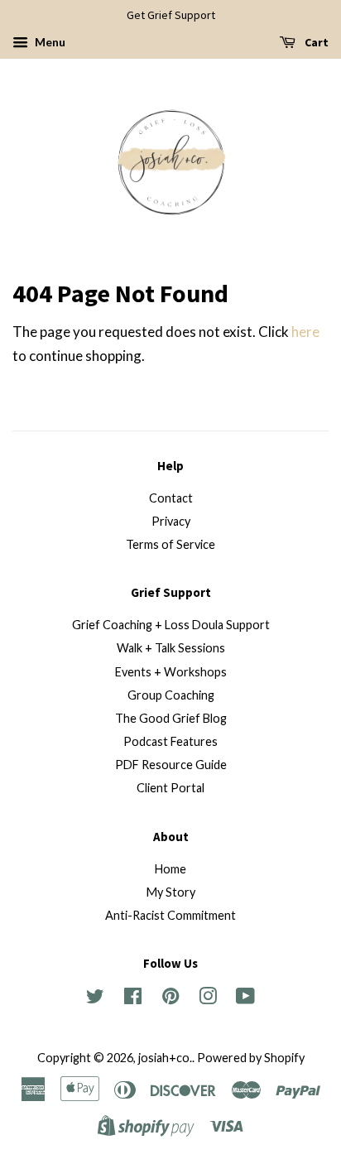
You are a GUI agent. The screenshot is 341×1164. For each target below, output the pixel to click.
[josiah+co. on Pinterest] (170, 999)
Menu (48, 42)
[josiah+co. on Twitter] (95, 999)
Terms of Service (170, 544)
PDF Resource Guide (171, 765)
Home (170, 869)
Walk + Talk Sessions (171, 648)
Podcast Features (170, 741)
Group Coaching (170, 695)
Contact (171, 498)
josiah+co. (165, 1058)
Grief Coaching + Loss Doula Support (171, 625)
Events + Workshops (171, 672)
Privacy (170, 521)
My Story (170, 892)
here (305, 331)
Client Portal (170, 788)
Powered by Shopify (251, 1058)
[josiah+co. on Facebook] (132, 999)
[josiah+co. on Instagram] (208, 999)
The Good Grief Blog (171, 718)
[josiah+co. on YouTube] (245, 999)
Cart (315, 42)
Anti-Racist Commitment (170, 915)
